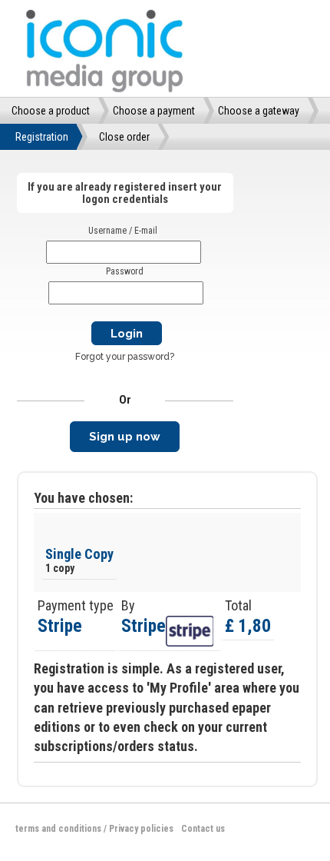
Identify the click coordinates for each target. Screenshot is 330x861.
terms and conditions (58, 828)
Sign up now (124, 437)
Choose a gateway (258, 111)
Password (125, 271)
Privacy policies (141, 828)
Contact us (203, 828)
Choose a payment (154, 111)
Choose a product (51, 111)
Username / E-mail (122, 230)
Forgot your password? (124, 356)
